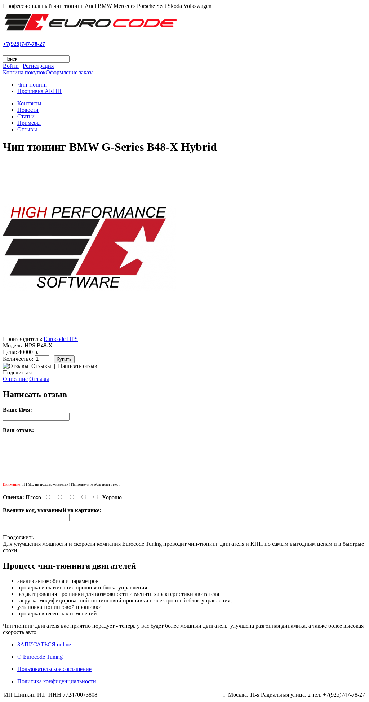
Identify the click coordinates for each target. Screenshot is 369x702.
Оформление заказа (70, 72)
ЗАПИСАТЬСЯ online (44, 644)
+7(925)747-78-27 (24, 44)
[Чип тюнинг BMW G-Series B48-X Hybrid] (89, 332)
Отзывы (27, 129)
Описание (15, 379)
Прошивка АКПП (39, 91)
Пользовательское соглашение (54, 669)
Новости (28, 110)
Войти (11, 66)
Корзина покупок (24, 72)
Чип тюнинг (32, 85)
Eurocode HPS (61, 339)
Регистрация (38, 66)
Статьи (26, 116)
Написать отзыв (77, 366)
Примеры (29, 123)
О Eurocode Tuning (40, 657)
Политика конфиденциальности (56, 681)
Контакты (29, 103)
